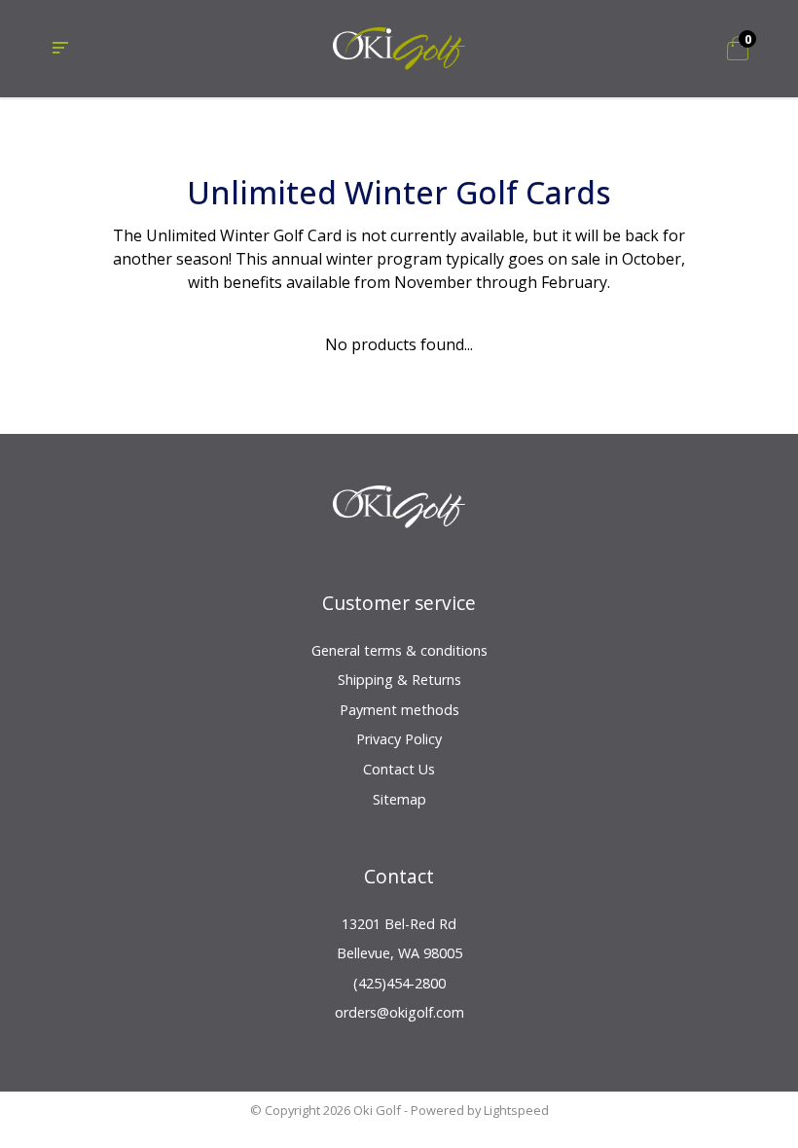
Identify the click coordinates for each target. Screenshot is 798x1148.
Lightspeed (516, 1110)
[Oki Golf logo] (399, 517)
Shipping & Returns (399, 679)
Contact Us (399, 769)
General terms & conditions (399, 650)
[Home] (399, 46)
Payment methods (399, 709)
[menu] (60, 48)
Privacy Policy (399, 739)
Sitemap (399, 799)
